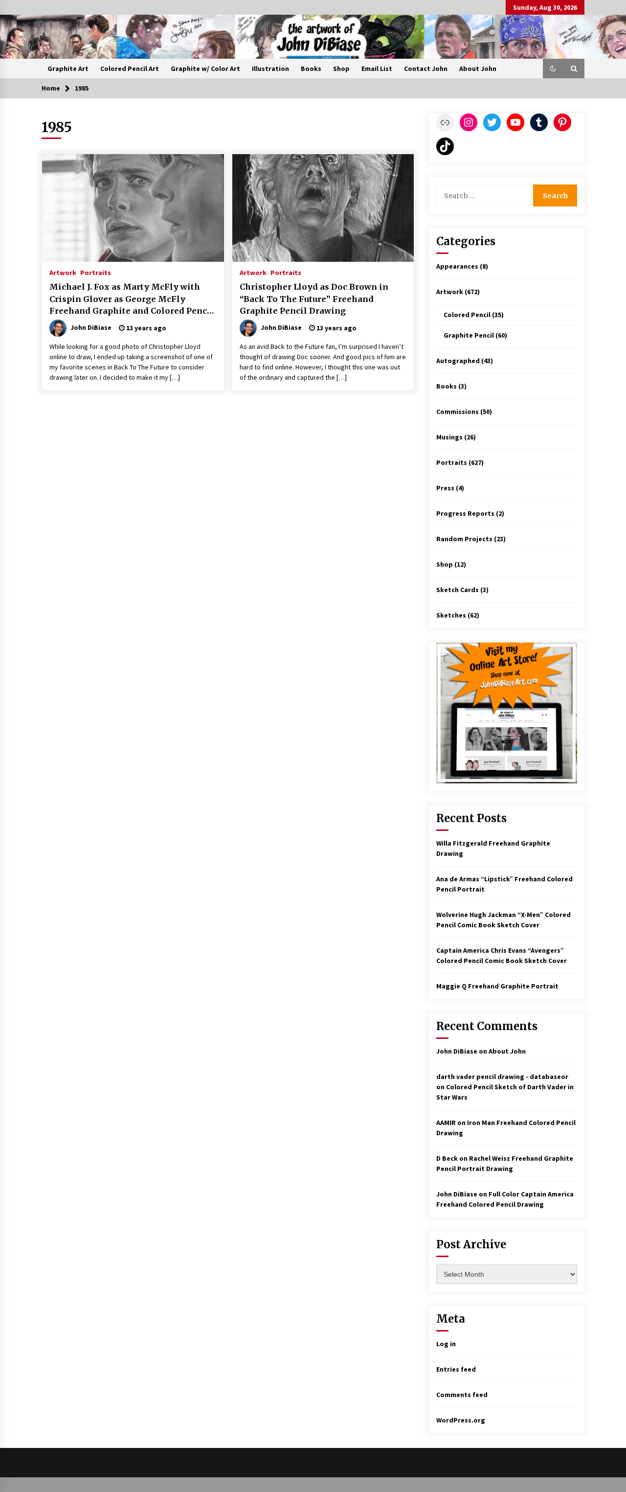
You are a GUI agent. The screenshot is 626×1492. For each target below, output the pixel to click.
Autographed (458, 360)
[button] (553, 68)
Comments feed (462, 1394)
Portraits (95, 272)
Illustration (270, 68)
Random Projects (464, 538)
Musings (449, 437)
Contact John (425, 68)
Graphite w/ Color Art (205, 68)
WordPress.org (460, 1420)
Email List (376, 68)
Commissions (457, 411)
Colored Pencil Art (129, 68)
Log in (446, 1343)
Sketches (451, 615)
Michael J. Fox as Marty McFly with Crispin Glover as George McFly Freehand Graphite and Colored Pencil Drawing (131, 299)
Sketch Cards (457, 589)
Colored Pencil (467, 314)
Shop (341, 68)
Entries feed (456, 1369)
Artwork (62, 272)
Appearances (457, 266)
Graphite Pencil (469, 335)
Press (445, 487)
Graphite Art (68, 68)
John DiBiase (456, 1051)
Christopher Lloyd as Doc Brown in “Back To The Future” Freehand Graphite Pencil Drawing (314, 299)
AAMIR (446, 1122)
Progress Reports (465, 513)
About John (477, 68)
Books (311, 68)
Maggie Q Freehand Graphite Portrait (497, 986)
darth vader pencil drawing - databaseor (502, 1076)
